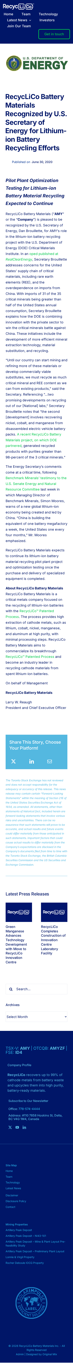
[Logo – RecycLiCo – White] (18, 5)
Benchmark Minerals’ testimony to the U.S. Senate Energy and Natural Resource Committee (36, 483)
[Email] (49, 761)
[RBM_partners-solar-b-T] (31, 1279)
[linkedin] (24, 1127)
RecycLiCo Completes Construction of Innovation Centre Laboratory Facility (53, 940)
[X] (13, 761)
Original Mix (49, 1354)
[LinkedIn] (32, 761)
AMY (25, 1048)
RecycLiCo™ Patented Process (30, 657)
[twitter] (10, 1127)
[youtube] (17, 1127)
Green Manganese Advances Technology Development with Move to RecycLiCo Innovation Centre (16, 944)
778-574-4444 (29, 1109)
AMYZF (58, 1048)
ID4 (18, 1052)
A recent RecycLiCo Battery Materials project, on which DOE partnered (33, 440)
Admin (20, 1354)
